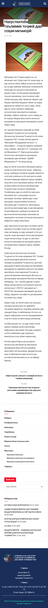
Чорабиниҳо (9, 432)
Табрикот (8, 467)
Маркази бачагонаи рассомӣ (16, 441)
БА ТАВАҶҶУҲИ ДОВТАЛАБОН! (17, 505)
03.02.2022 (8, 36)
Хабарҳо (7, 418)
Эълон (7, 446)
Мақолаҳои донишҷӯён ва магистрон (20, 462)
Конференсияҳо (11, 423)
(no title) (7, 526)
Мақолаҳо (8, 451)
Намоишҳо (9, 427)
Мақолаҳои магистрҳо (15, 455)
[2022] (24, 57)
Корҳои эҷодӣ (10, 437)
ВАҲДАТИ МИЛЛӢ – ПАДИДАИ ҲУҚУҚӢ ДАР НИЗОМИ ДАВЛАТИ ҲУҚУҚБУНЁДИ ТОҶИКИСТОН (22, 533)
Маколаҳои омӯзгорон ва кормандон (20, 458)
